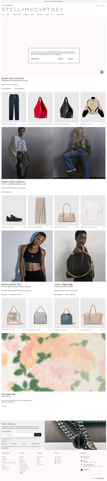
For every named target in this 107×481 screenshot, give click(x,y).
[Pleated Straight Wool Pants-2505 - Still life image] (14, 210)
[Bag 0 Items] (103, 6)
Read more (4, 441)
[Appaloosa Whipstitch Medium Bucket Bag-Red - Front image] (14, 107)
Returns (3, 460)
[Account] (100, 6)
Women (5, 443)
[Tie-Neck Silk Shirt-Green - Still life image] (93, 210)
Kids (25, 443)
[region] (54, 55)
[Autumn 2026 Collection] (28, 153)
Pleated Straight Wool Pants (9, 227)
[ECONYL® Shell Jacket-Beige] (66, 107)
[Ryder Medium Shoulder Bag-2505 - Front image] (40, 210)
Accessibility (22, 471)
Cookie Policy (22, 462)
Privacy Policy (5, 447)
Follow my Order (5, 468)
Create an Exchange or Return (9, 462)
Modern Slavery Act (23, 468)
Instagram (59, 460)
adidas (15, 443)
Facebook (59, 456)
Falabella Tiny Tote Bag (34, 329)
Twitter (58, 458)
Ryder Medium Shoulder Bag (35, 227)
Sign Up (38, 434)
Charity (38, 462)
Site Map (21, 456)
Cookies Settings (23, 464)
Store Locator (86, 456)
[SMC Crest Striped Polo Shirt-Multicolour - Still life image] (93, 107)
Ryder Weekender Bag (59, 329)
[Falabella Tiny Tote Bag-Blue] (40, 313)
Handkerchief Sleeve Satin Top (62, 227)
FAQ (3, 464)
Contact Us (4, 466)
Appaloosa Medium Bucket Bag (35, 123)
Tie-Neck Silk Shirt (86, 227)
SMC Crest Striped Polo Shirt (88, 123)
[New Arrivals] (79, 256)
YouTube (58, 462)
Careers (21, 458)
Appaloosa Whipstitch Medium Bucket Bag (12, 123)
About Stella (40, 456)
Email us (85, 460)
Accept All (60, 58)
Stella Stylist (86, 469)
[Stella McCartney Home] (32, 9)
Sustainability (37, 443)
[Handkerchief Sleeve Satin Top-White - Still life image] (66, 210)
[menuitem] (8, 14)
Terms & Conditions (23, 466)
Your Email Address (6, 431)
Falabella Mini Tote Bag (8, 329)
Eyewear (39, 460)
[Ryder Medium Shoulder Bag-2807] (93, 313)
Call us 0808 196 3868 (88, 464)
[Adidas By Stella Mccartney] (27, 256)
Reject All (71, 58)
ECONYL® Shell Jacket (59, 123)
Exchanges (4, 458)
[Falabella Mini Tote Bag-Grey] (14, 313)
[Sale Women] (53, 362)
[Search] (97, 6)
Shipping (4, 456)
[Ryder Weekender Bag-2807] (66, 313)
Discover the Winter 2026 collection (53, 1)
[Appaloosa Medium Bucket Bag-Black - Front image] (40, 107)
